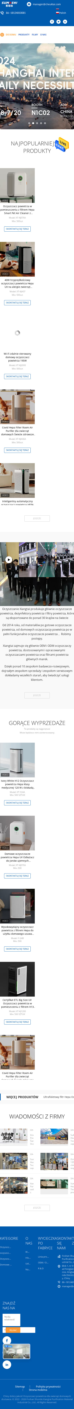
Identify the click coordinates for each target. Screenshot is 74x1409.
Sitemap (20, 1386)
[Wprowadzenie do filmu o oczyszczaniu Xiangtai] (8, 559)
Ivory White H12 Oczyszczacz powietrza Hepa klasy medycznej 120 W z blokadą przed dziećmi (17, 786)
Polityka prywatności (48, 1386)
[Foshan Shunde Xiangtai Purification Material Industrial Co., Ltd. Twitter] (59, 22)
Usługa (28, 1263)
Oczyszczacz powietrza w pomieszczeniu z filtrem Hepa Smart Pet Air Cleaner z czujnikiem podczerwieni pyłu (17, 211)
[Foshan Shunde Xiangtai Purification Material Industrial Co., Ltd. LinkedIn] (66, 22)
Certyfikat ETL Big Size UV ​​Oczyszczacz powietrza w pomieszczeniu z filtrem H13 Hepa (17, 1005)
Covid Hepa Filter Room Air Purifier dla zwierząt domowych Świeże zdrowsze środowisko (17, 432)
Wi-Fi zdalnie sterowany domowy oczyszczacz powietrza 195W (17, 357)
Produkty (23, 34)
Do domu (11, 34)
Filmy (35, 34)
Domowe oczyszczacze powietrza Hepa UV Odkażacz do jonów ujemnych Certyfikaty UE (17, 859)
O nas (43, 34)
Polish (62, 12)
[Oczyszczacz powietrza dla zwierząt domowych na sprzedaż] (37, 86)
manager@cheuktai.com (47, 4)
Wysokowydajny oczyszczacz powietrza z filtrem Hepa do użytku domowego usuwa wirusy (17, 932)
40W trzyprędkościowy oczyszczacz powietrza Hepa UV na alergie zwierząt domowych (17, 285)
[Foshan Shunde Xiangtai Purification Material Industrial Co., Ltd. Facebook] (53, 22)
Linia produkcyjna (47, 1256)
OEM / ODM (44, 1262)
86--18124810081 (16, 13)
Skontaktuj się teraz (17, 228)
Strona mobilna (38, 1390)
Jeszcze (37, 518)
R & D (41, 1268)
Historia (29, 1257)
